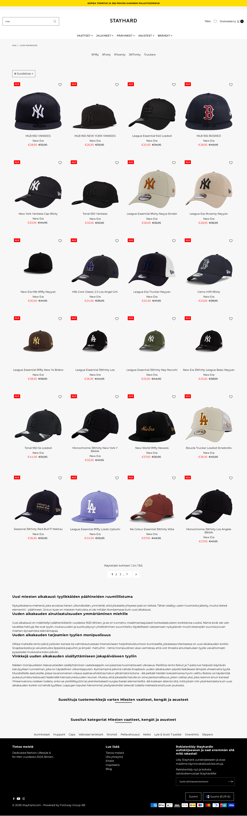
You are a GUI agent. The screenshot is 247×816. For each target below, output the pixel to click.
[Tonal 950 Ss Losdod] (38, 419)
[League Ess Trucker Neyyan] (152, 263)
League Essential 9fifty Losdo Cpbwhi (95, 529)
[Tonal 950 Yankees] (95, 185)
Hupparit (59, 734)
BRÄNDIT (164, 35)
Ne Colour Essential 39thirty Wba (152, 529)
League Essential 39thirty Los (95, 369)
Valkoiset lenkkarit (91, 734)
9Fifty (95, 54)
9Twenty (120, 54)
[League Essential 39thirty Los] (95, 341)
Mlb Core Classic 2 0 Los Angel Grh (95, 291)
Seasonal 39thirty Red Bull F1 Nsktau (38, 529)
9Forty (106, 54)
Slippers (207, 734)
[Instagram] (24, 799)
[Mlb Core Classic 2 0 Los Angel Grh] (95, 263)
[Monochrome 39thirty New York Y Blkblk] (95, 419)
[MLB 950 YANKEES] (38, 107)
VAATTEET (84, 35)
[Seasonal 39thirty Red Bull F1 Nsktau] (38, 500)
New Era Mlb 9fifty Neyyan (38, 291)
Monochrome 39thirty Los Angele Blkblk (208, 531)
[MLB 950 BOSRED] (209, 107)
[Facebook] (13, 799)
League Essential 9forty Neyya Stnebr (152, 213)
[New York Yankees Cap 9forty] (38, 185)
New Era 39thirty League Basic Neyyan (209, 369)
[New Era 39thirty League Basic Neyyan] (209, 341)
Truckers (150, 54)
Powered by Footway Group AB (64, 805)
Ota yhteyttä (114, 756)
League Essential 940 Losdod (152, 135)
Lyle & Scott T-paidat (168, 734)
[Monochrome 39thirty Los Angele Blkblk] (209, 500)
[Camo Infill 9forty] (209, 263)
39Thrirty (135, 54)
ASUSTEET (145, 35)
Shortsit (112, 734)
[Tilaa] (230, 781)
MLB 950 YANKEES (38, 135)
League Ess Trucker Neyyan (152, 291)
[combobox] (31, 21)
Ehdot (110, 760)
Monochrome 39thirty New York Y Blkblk (95, 449)
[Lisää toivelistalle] (60, 85)
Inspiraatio (113, 765)
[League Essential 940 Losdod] (152, 107)
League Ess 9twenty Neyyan (209, 213)
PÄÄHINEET (124, 35)
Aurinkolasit (42, 734)
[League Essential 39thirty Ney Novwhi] (152, 341)
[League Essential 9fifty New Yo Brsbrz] (38, 341)
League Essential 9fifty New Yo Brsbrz (38, 369)
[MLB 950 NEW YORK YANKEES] (95, 107)
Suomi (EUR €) (220, 796)
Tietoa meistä (115, 752)
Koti (14, 45)
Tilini (208, 21)
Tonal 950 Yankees (95, 213)
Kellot (147, 734)
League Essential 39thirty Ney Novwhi (152, 369)
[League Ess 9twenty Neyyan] (209, 185)
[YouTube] (18, 799)
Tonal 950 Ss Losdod (38, 448)
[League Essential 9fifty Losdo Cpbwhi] (95, 500)
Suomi (193, 796)
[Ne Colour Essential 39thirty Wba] (152, 500)
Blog (109, 769)
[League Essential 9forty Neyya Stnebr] (152, 185)
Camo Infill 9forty (208, 291)
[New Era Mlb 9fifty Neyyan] (38, 263)
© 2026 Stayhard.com (26, 805)
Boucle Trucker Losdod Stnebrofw (209, 448)
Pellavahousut (130, 734)
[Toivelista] (215, 21)
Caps (72, 734)
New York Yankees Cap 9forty (38, 213)
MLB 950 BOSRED (209, 135)
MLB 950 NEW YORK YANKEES (95, 135)
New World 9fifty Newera (152, 448)
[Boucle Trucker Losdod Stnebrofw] (209, 419)
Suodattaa (24, 73)
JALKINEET (103, 35)
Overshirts (192, 734)
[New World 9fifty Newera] (152, 419)
